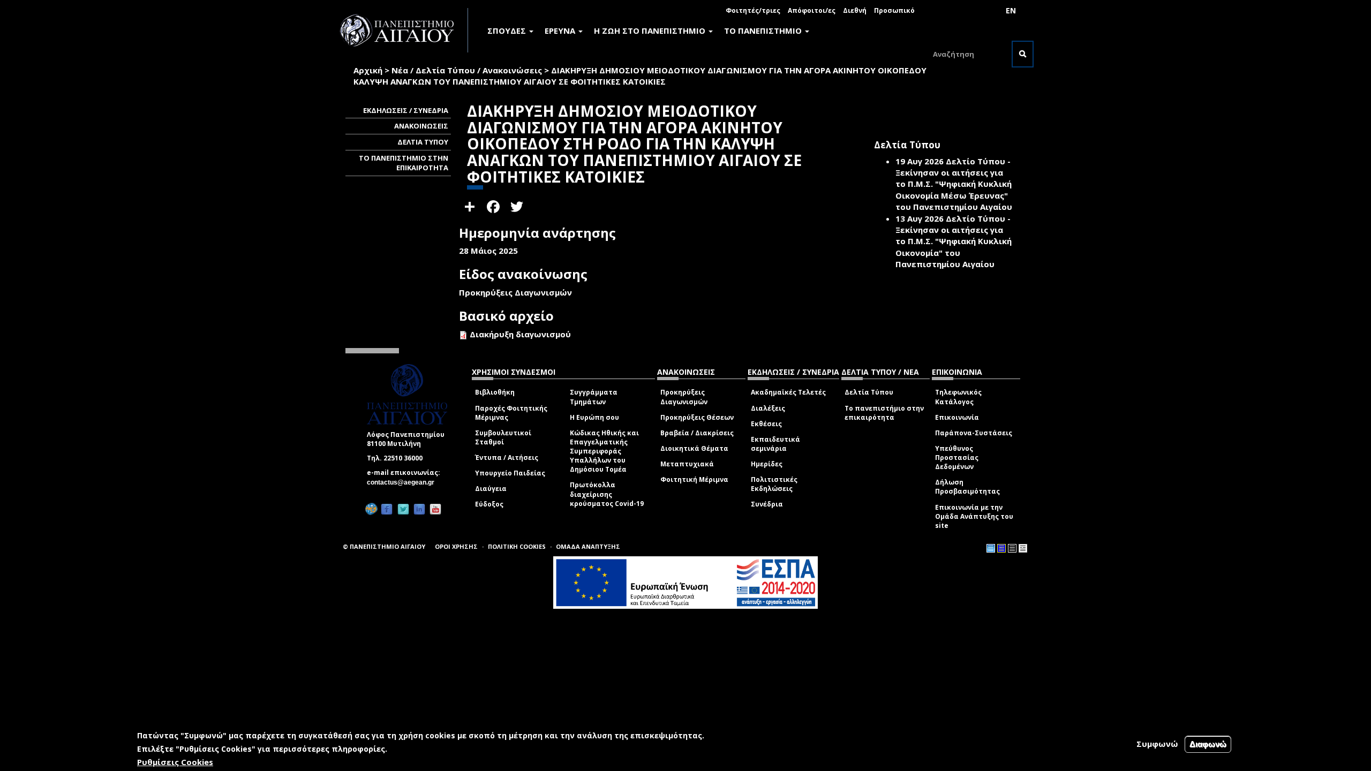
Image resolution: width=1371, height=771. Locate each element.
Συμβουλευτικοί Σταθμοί (503, 437)
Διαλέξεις (768, 408)
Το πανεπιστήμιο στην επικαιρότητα (884, 413)
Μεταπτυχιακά (687, 463)
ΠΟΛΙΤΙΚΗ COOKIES (517, 546)
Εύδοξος (489, 504)
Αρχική (367, 70)
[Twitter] (403, 508)
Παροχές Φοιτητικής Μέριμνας (511, 413)
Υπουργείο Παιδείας (510, 473)
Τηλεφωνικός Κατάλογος (958, 397)
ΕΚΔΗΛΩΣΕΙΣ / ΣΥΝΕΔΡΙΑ (405, 110)
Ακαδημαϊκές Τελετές (788, 392)
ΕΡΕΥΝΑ (561, 30)
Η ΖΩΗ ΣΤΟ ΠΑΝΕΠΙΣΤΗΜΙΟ (650, 30)
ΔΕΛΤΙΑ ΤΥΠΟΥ (422, 142)
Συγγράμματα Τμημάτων (593, 397)
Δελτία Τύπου (869, 392)
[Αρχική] (402, 30)
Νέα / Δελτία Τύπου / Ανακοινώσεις (466, 70)
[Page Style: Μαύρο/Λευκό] (1023, 548)
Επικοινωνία (957, 417)
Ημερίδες (766, 463)
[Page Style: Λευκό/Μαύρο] (1012, 548)
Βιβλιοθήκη (495, 392)
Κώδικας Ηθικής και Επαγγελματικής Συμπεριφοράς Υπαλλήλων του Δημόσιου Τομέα (604, 451)
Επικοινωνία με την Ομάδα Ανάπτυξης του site (974, 516)
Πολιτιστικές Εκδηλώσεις (774, 484)
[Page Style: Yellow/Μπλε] (1001, 548)
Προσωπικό (894, 10)
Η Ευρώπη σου (594, 417)
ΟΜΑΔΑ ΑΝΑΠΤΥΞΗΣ (588, 546)
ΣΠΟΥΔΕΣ (507, 30)
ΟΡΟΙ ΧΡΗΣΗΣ (456, 546)
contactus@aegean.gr (404, 482)
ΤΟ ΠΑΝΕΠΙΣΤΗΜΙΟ (764, 30)
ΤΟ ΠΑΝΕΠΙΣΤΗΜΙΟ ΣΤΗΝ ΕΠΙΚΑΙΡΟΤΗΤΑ (403, 163)
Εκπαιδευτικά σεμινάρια (775, 444)
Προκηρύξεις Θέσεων (697, 417)
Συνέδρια (767, 504)
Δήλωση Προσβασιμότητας (967, 487)
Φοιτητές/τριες (753, 10)
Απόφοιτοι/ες (811, 10)
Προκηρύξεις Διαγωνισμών (683, 397)
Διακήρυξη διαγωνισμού (520, 334)
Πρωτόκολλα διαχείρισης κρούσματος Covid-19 (607, 494)
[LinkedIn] (419, 508)
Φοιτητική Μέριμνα (694, 479)
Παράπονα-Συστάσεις (973, 432)
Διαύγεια (491, 488)
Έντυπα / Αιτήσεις (506, 457)
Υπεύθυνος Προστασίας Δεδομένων (956, 457)
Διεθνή (855, 10)
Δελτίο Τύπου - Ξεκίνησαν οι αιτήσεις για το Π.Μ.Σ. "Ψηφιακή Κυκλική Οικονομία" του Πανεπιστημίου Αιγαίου (953, 241)
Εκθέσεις (766, 423)
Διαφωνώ (1207, 744)
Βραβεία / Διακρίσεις (697, 432)
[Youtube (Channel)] (435, 508)
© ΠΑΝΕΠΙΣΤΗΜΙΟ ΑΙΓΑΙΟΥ (384, 546)
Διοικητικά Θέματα (694, 448)
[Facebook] (387, 508)
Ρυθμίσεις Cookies (175, 762)
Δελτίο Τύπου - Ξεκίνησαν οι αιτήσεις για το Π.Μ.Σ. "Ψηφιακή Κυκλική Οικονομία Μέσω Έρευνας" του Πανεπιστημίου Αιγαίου (953, 184)
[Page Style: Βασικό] (990, 548)
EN (1011, 10)
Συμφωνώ (1157, 743)
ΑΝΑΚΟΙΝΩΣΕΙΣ (421, 126)
